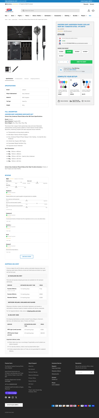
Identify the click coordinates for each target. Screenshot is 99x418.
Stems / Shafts (37, 15)
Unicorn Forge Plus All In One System (86, 90)
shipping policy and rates (34, 311)
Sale (90, 15)
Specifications (9, 78)
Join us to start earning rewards (81, 43)
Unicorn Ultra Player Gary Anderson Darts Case (75, 91)
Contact (92, 4)
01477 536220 (56, 384)
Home (6, 19)
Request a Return (56, 371)
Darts (12, 15)
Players (83, 15)
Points (27, 15)
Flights (20, 15)
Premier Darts (11, 412)
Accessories (57, 15)
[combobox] (50, 10)
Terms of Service (33, 372)
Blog (30, 387)
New (6, 15)
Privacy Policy (32, 378)
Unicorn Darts (14, 19)
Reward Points (32, 381)
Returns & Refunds (33, 375)
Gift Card (31, 384)
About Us (31, 366)
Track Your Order (56, 368)
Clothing (67, 15)
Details (83, 71)
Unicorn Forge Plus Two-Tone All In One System (62, 91)
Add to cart (81, 62)
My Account (32, 369)
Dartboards (48, 15)
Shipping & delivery (35, 78)
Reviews (27, 78)
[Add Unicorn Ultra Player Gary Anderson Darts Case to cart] (75, 84)
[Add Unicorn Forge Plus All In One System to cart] (87, 84)
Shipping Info (55, 374)
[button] (93, 10)
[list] (26, 43)
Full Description (18, 78)
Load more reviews (26, 256)
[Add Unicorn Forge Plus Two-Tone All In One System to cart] (63, 84)
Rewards (86, 4)
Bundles (75, 15)
